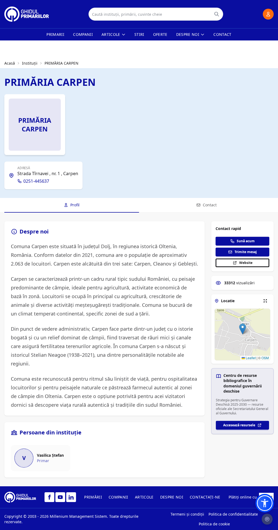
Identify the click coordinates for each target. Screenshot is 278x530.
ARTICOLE (144, 497)
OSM (265, 357)
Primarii (55, 34)
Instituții (29, 63)
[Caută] (216, 14)
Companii (83, 34)
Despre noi (188, 34)
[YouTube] (60, 497)
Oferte (160, 34)
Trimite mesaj (246, 252)
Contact (222, 34)
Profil (75, 204)
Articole (111, 34)
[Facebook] (49, 497)
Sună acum (246, 241)
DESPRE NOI (172, 497)
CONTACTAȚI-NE (205, 497)
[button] (242, 329)
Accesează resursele (239, 425)
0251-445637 (36, 181)
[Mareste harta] (265, 301)
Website (245, 262)
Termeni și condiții (187, 514)
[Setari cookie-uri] (267, 519)
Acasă (9, 63)
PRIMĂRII (93, 497)
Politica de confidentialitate (233, 514)
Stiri (139, 34)
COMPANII (118, 497)
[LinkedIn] (71, 497)
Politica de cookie (214, 523)
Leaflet (250, 357)
